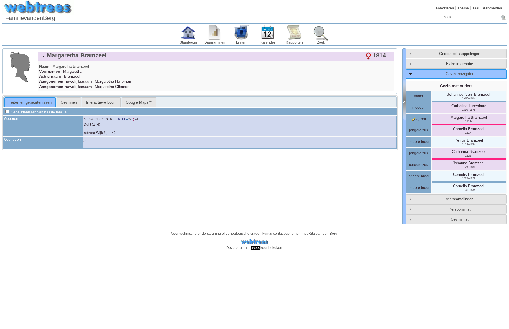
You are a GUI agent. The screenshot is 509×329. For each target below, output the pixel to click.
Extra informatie (459, 64)
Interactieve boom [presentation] (101, 102)
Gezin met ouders (456, 86)
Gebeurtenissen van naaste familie (38, 112)
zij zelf (420, 119)
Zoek (321, 42)
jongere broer (418, 142)
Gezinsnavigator (459, 74)
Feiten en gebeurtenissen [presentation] (30, 102)
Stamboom (188, 42)
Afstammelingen (459, 199)
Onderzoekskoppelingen (459, 54)
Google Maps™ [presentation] (139, 102)
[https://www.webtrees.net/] (254, 242)
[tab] (216, 56)
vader (418, 96)
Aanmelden (492, 8)
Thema (463, 8)
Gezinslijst (460, 219)
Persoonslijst (460, 209)
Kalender (267, 42)
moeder (418, 107)
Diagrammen (214, 42)
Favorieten (445, 8)
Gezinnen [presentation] (69, 102)
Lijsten (241, 42)
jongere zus (418, 130)
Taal (475, 8)
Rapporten (294, 42)
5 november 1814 (98, 119)
